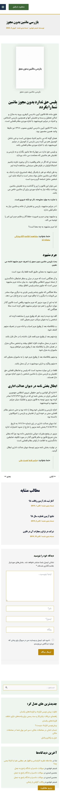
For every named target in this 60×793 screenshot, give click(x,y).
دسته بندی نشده (22, 28)
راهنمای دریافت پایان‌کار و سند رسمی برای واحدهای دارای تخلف (31, 716)
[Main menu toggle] (3, 7)
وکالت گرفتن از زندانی (35, 782)
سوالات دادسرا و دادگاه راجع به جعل (29, 768)
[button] (19, 7)
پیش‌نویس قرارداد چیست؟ (46, 725)
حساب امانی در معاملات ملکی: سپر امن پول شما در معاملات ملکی (32, 731)
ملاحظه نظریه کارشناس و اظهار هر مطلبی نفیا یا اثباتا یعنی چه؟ (30, 762)
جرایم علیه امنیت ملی (28, 460)
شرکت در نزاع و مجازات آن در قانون (38, 532)
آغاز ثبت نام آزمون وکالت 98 (41, 501)
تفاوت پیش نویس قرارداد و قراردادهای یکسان (38, 711)
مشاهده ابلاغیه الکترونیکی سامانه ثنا (32, 238)
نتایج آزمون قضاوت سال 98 (42, 516)
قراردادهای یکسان (49, 721)
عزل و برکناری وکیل (49, 737)
